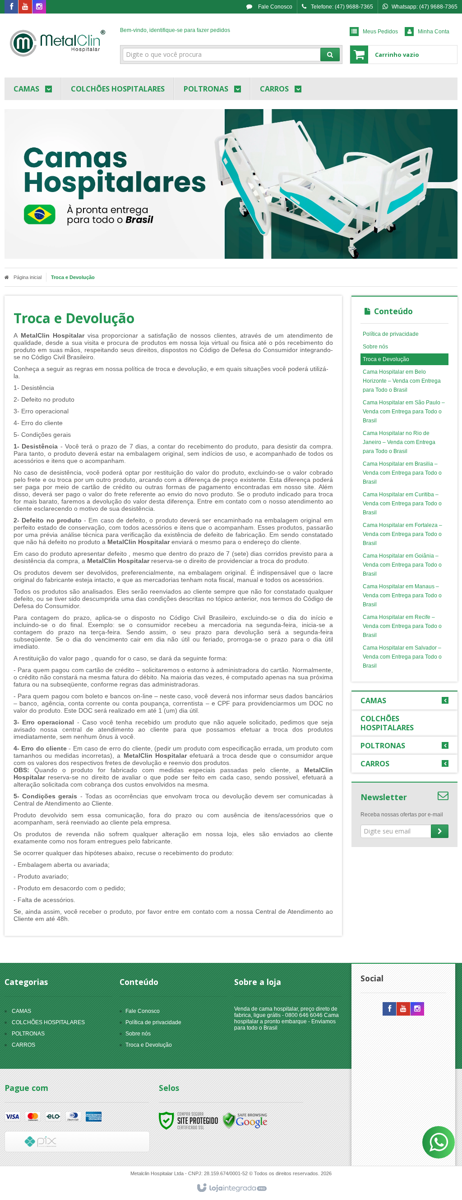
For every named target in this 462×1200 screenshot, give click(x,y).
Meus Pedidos (380, 31)
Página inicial (28, 277)
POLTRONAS (28, 1034)
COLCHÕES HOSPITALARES (48, 1022)
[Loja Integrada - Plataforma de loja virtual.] (231, 1188)
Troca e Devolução (386, 359)
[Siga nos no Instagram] (39, 7)
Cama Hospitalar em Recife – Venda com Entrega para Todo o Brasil (402, 626)
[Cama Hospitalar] (58, 43)
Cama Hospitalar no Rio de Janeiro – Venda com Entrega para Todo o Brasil (399, 442)
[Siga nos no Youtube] (25, 7)
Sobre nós (375, 347)
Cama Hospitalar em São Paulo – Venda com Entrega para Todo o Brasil (404, 411)
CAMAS (21, 1011)
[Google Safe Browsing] (245, 1120)
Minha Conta (433, 31)
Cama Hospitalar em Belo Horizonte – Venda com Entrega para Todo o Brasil (402, 381)
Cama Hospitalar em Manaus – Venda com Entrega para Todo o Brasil (402, 595)
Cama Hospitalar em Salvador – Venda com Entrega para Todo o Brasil (402, 657)
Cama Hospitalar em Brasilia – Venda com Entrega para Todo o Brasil (402, 473)
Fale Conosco (274, 7)
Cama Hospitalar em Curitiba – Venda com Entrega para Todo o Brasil (402, 503)
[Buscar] (330, 54)
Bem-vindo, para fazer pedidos (175, 30)
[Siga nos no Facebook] (11, 7)
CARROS (23, 1045)
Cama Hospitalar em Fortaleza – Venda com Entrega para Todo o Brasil (402, 534)
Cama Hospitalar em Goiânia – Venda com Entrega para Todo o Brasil (402, 565)
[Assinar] (439, 831)
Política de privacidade (391, 334)
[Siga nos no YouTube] (403, 1009)
